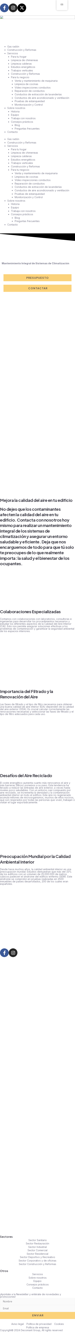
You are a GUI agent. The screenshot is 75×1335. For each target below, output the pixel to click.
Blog (17, 125)
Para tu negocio (20, 77)
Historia (15, 111)
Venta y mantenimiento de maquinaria (36, 80)
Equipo (15, 114)
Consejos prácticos (22, 121)
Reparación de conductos (30, 90)
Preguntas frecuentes (27, 128)
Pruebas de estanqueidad (30, 101)
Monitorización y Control (29, 104)
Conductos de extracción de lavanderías (38, 94)
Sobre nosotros (16, 107)
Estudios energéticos (23, 66)
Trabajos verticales (22, 70)
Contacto (12, 131)
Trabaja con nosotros (23, 118)
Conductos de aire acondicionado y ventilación (42, 97)
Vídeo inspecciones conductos (33, 87)
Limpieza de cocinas (26, 84)
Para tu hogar (19, 56)
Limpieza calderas (21, 63)
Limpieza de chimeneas (24, 60)
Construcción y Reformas (21, 49)
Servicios (12, 53)
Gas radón (13, 46)
